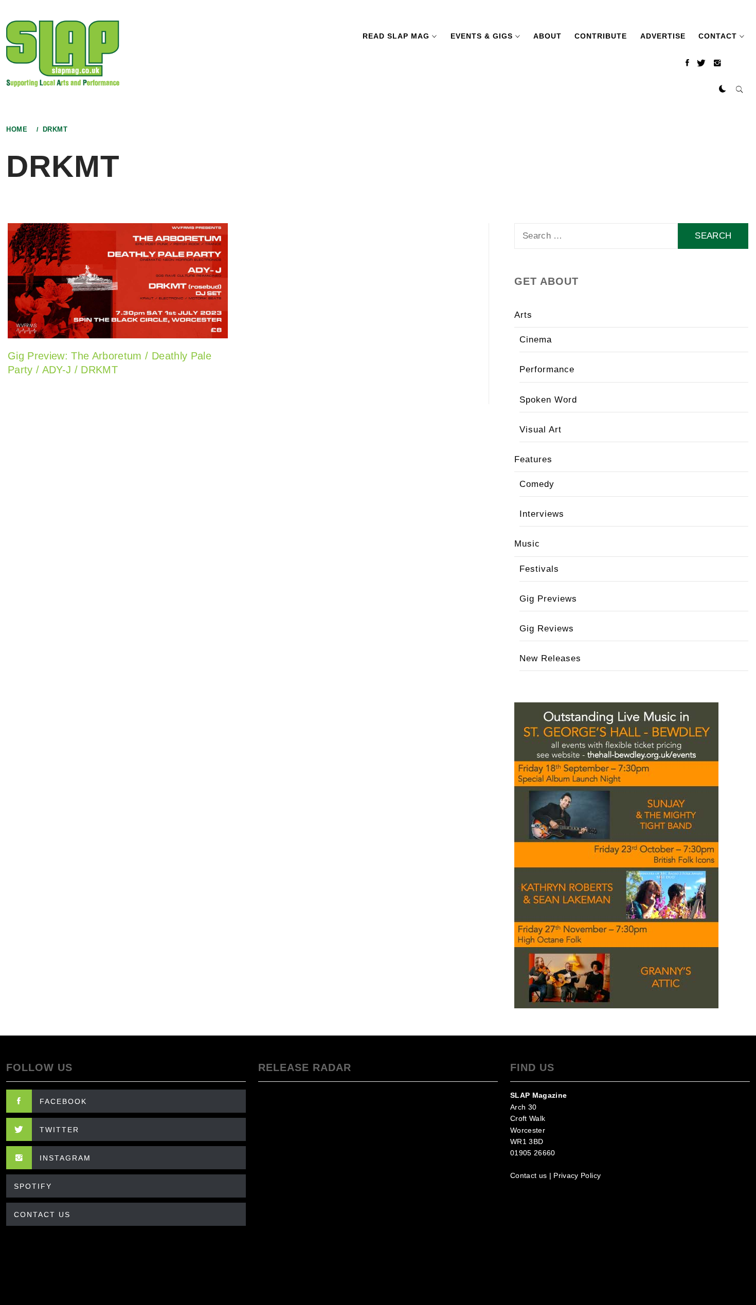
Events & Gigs (482, 36)
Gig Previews (548, 599)
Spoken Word (548, 400)
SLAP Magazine (538, 1095)
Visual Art (540, 429)
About (547, 36)
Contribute (600, 36)
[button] (722, 89)
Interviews (541, 514)
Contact (717, 36)
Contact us (528, 1175)
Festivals (539, 569)
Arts (523, 315)
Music (527, 544)
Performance (546, 369)
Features (533, 459)
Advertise (663, 36)
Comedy (536, 484)
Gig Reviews (546, 628)
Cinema (535, 340)
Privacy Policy (577, 1175)
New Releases (550, 658)
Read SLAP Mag (396, 36)
